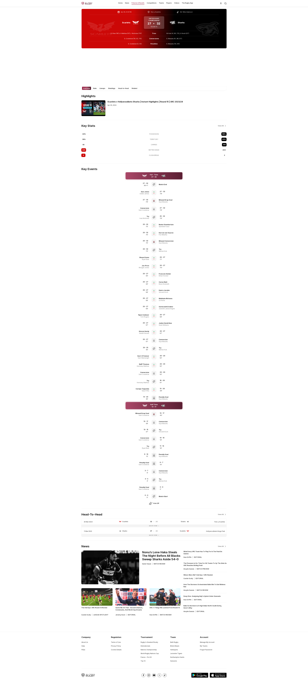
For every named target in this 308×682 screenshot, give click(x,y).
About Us (84, 642)
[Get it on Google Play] (199, 675)
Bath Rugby (174, 642)
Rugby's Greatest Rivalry (149, 642)
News (127, 3)
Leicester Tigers (176, 653)
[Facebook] (143, 675)
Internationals (145, 646)
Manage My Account (207, 642)
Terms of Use (116, 642)
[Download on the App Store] (218, 675)
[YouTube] (154, 675)
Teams (161, 3)
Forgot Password (206, 650)
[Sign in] (221, 3)
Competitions (151, 3)
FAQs (83, 650)
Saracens (173, 661)
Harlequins (174, 650)
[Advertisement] (154, 67)
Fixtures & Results (138, 3)
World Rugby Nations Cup (150, 653)
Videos (176, 3)
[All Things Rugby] (88, 675)
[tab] (86, 88)
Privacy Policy (116, 646)
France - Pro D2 (146, 657)
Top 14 (143, 661)
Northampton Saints (177, 657)
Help (83, 646)
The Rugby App (187, 3)
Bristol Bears (174, 646)
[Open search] (225, 3)
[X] (159, 675)
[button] (170, 184)
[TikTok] (165, 675)
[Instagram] (149, 675)
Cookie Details (116, 650)
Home (120, 3)
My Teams (203, 646)
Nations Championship (149, 650)
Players (169, 3)
